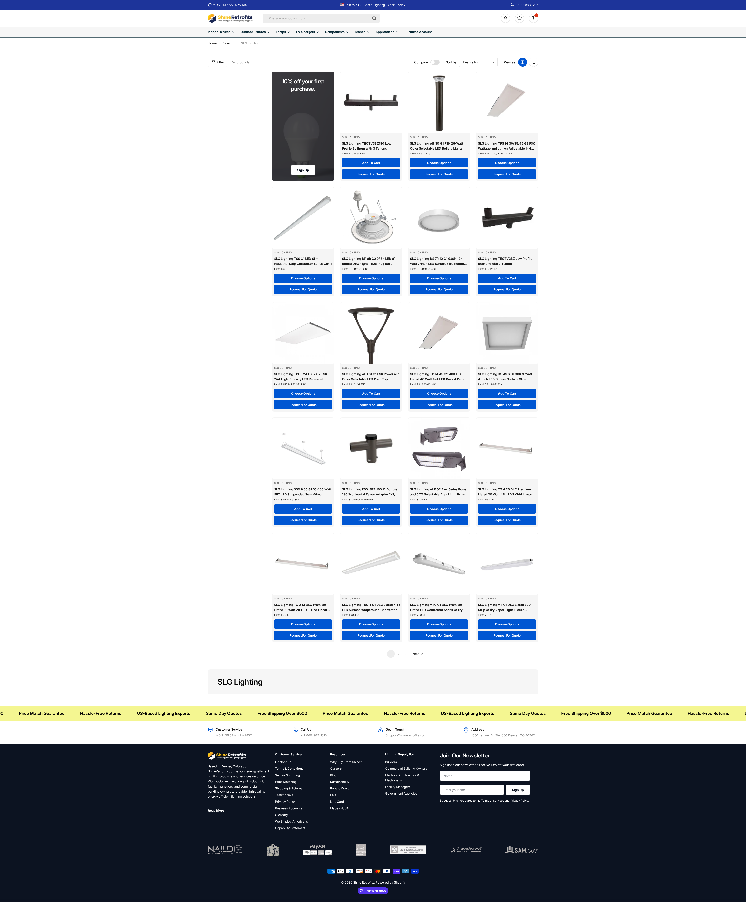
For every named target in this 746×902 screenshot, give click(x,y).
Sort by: (452, 62)
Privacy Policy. (519, 800)
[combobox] (321, 18)
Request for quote (371, 174)
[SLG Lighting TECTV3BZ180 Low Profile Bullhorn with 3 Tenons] (371, 102)
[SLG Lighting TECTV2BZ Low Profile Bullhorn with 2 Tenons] (507, 218)
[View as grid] (522, 62)
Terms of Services (492, 800)
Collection (228, 43)
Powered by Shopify (390, 882)
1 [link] (390, 654)
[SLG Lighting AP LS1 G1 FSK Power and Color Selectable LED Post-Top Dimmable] (371, 333)
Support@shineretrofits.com (406, 735)
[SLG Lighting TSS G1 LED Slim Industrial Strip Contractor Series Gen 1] (303, 218)
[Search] (374, 18)
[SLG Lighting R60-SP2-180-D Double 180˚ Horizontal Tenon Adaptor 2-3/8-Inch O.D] (371, 448)
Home (212, 43)
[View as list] (533, 62)
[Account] (505, 18)
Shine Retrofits (363, 882)
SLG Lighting (351, 137)
